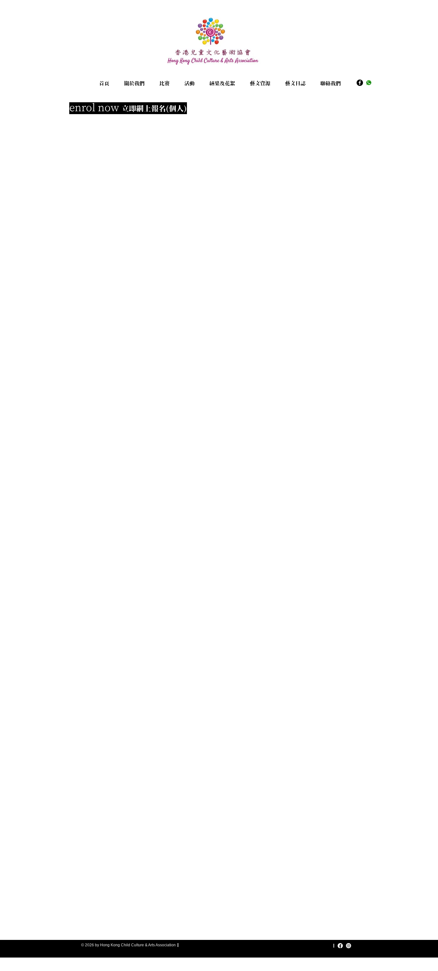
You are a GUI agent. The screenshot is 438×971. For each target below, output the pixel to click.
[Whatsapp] (369, 83)
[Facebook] (360, 83)
